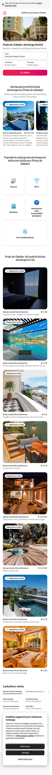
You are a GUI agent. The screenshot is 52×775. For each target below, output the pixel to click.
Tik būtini (25, 753)
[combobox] (25, 56)
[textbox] (14, 65)
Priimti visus (25, 746)
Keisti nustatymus (25, 759)
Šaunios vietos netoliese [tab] (12, 691)
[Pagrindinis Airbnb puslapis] (5, 13)
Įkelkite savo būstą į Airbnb (34, 12)
